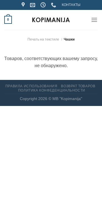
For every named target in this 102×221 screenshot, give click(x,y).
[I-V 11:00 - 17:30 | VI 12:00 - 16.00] (44, 5)
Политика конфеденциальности (51, 90)
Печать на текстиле (43, 39)
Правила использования (31, 86)
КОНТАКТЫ (71, 5)
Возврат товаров (78, 86)
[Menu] (94, 20)
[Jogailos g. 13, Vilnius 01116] (24, 5)
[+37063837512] (54, 5)
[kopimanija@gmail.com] (33, 5)
